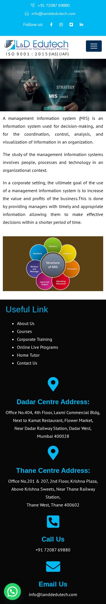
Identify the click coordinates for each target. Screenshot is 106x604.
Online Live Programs (37, 347)
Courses (24, 331)
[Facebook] (48, 25)
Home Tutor (28, 355)
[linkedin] (78, 25)
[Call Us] (53, 521)
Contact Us (27, 363)
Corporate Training (34, 339)
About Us (25, 323)
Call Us (53, 539)
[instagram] (58, 25)
